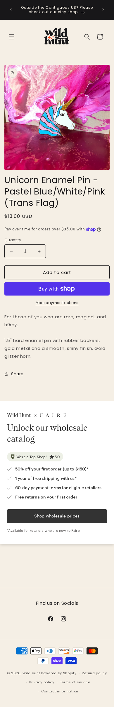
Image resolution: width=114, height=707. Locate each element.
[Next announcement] (103, 9)
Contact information (59, 691)
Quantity (12, 240)
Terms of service (75, 682)
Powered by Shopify (59, 673)
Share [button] (17, 374)
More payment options (57, 302)
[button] (11, 36)
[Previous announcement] (10, 9)
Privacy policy (41, 682)
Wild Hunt (31, 673)
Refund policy (94, 673)
